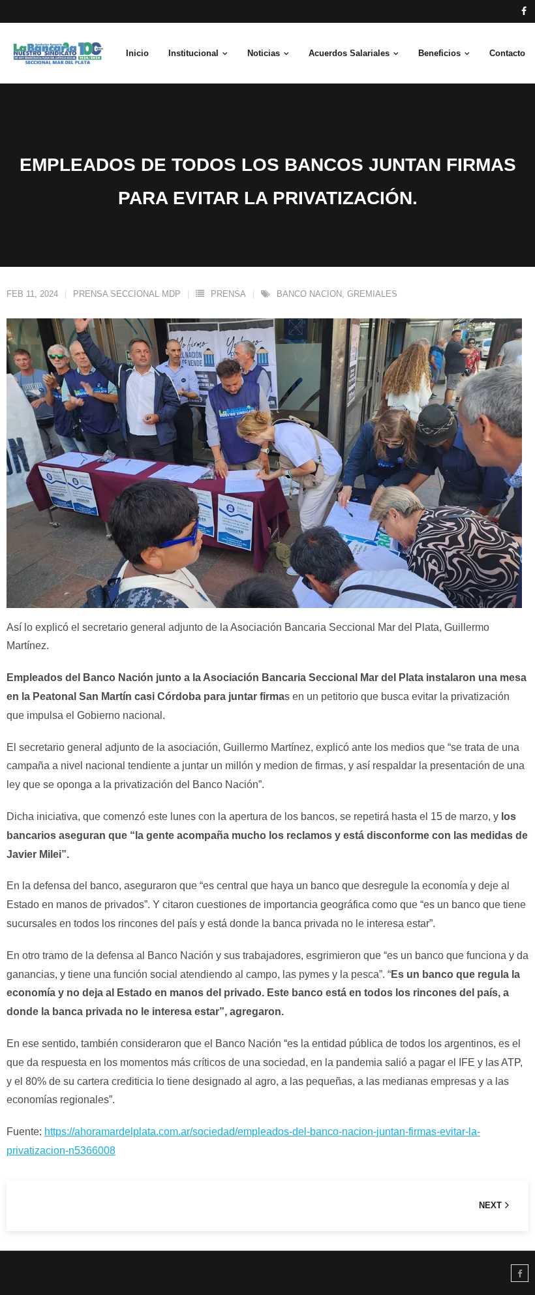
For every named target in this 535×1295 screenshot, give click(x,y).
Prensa (228, 294)
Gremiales (372, 294)
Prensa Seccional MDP (127, 294)
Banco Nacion (309, 294)
